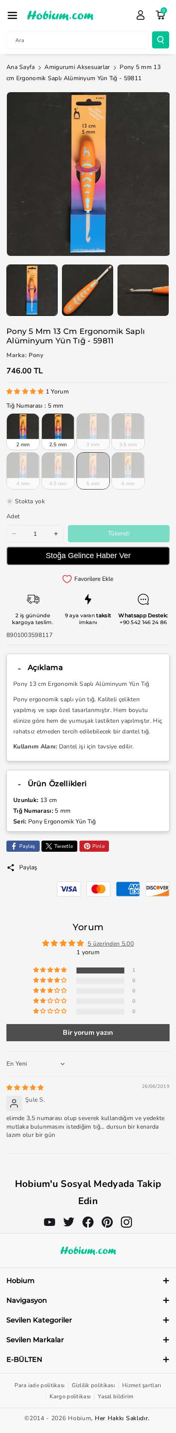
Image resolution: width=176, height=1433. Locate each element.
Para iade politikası (40, 1385)
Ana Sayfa (20, 67)
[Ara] (160, 39)
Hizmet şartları (141, 1385)
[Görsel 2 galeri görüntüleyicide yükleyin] (87, 290)
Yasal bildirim (115, 1396)
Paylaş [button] (28, 867)
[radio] (23, 431)
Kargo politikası (70, 1396)
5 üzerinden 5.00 (111, 944)
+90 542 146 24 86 (143, 622)
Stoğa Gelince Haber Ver (88, 555)
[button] (12, 15)
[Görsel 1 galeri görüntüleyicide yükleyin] (32, 290)
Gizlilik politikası (93, 1385)
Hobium (79, 1418)
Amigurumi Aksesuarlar (77, 67)
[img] (25, 1088)
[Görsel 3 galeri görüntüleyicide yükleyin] (143, 290)
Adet (13, 516)
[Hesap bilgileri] (140, 15)
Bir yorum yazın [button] (88, 1032)
